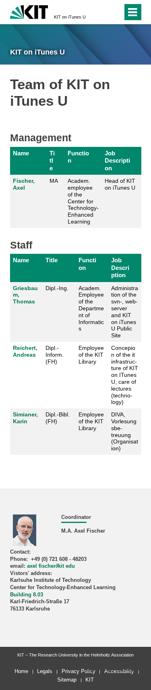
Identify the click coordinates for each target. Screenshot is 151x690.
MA (54, 181)
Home (21, 671)
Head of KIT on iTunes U (120, 184)
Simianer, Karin (25, 417)
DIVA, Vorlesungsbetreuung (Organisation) (124, 431)
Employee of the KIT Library (91, 355)
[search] (102, 12)
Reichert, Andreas (25, 351)
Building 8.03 (26, 595)
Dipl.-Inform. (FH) (55, 355)
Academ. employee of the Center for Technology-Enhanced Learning (83, 201)
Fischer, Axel (24, 184)
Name (21, 153)
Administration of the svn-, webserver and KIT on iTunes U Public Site (124, 312)
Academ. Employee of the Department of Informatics (91, 308)
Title (52, 160)
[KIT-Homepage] (29, 11)
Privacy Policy (78, 671)
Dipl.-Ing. (57, 288)
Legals (44, 671)
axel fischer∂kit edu (51, 566)
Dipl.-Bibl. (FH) (58, 417)
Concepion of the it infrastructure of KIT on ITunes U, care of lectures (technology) (124, 375)
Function (78, 157)
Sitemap (67, 680)
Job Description (117, 160)
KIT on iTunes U (70, 17)
